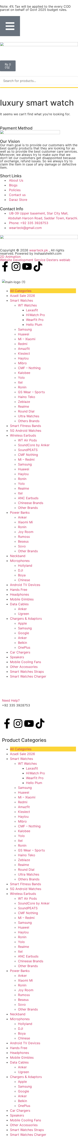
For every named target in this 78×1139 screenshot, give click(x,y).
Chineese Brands (30, 503)
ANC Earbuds (28, 498)
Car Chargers (20, 652)
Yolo (21, 378)
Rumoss (24, 537)
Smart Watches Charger (28, 676)
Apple (22, 623)
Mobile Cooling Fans (25, 662)
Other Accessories (24, 667)
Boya (22, 575)
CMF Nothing (28, 455)
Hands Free (18, 590)
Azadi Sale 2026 (22, 296)
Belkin (22, 643)
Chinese (24, 580)
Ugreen (23, 614)
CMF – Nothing (29, 368)
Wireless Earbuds (23, 435)
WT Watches (27, 305)
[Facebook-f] (5, 266)
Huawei (23, 334)
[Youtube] (27, 266)
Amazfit (24, 349)
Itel (20, 382)
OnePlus (24, 647)
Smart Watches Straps (27, 672)
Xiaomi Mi (25, 522)
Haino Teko (26, 397)
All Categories (20, 291)
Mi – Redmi (26, 459)
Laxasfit (32, 310)
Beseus (23, 541)
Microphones (20, 561)
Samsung (25, 329)
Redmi (22, 344)
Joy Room (25, 532)
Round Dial (26, 411)
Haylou (23, 358)
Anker (22, 517)
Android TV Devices (25, 585)
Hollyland (25, 565)
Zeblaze (24, 402)
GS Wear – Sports (31, 392)
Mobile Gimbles (22, 599)
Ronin (22, 387)
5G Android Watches (25, 431)
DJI (20, 570)
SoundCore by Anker (34, 445)
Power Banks (20, 512)
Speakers (17, 657)
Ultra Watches (28, 416)
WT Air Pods (27, 440)
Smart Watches (21, 300)
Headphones (19, 594)
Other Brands (28, 508)
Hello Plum (34, 325)
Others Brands (28, 421)
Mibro (22, 363)
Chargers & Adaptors (26, 618)
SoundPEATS (28, 450)
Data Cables (19, 604)
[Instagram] (16, 266)
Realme (23, 406)
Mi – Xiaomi (26, 339)
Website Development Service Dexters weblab (35, 260)
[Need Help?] (7, 692)
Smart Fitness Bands (25, 426)
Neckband (17, 556)
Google (23, 633)
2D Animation (10, 257)
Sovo (22, 546)
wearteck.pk (38, 250)
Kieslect (24, 353)
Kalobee (24, 373)
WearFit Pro (35, 320)
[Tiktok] (38, 266)
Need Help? (11, 700)
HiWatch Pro (35, 315)
